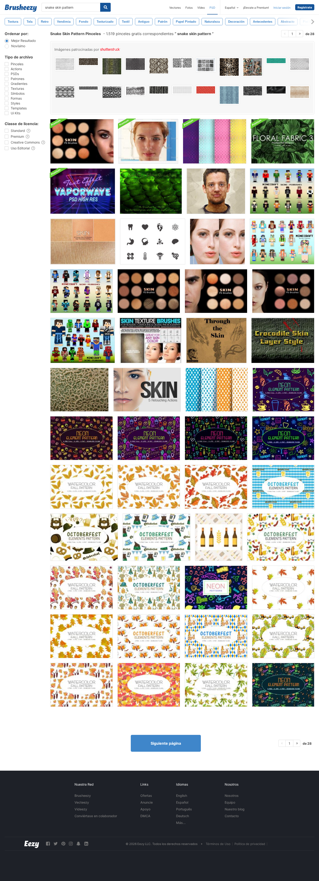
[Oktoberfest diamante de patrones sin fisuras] (216, 390)
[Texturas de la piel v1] (150, 340)
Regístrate (305, 7)
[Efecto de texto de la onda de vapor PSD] (82, 191)
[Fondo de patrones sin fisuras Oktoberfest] (218, 537)
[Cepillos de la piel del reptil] (151, 191)
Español (182, 802)
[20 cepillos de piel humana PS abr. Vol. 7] (82, 141)
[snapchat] (78, 843)
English (181, 796)
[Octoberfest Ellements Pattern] (283, 487)
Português (184, 809)
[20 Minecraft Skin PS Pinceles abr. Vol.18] (82, 340)
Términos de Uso (218, 844)
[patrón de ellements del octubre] (280, 537)
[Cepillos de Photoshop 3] (282, 141)
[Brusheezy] (21, 8)
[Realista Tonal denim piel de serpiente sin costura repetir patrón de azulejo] (229, 95)
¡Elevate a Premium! (256, 7)
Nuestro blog (235, 809)
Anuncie (146, 802)
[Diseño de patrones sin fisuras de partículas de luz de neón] (214, 141)
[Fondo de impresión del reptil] (88, 88)
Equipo (230, 802)
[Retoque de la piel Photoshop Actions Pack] (148, 141)
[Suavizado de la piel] (217, 241)
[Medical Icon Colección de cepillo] (152, 241)
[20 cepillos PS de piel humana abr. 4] (148, 291)
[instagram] (71, 843)
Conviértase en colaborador (95, 816)
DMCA (145, 816)
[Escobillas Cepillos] (216, 191)
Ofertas (146, 796)
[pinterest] (63, 843)
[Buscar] (105, 7)
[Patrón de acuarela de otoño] (81, 487)
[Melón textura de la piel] (79, 390)
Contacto (232, 816)
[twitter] (55, 843)
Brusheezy (82, 796)
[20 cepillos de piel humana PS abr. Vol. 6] (283, 291)
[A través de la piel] (216, 340)
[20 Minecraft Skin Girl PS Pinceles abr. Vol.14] (282, 241)
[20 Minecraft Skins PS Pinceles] (282, 191)
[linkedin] (86, 843)
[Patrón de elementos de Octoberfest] (148, 588)
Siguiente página (166, 743)
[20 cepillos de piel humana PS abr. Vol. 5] (216, 291)
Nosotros (232, 796)
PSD (212, 7)
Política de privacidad (249, 844)
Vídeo (201, 7)
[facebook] (48, 843)
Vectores (175, 7)
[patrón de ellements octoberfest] (156, 537)
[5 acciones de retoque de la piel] (147, 390)
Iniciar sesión (282, 7)
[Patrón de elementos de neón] (283, 390)
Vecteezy (81, 802)
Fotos (189, 7)
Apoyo (145, 809)
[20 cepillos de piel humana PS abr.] (82, 241)
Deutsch (182, 816)
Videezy (80, 809)
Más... (181, 823)
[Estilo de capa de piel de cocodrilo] (282, 340)
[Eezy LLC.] (31, 843)
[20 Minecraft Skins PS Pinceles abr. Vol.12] (81, 291)
